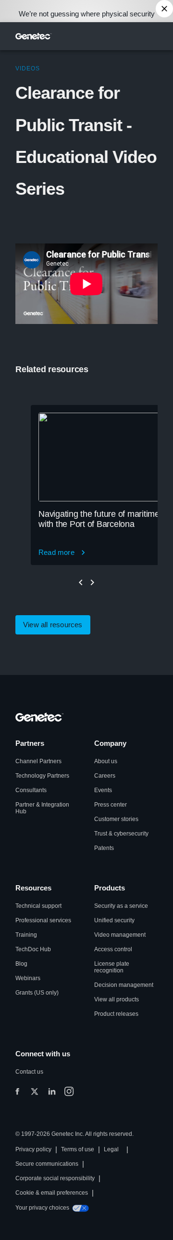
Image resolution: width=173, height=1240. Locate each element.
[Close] (164, 8)
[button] (52, 624)
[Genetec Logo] (33, 36)
